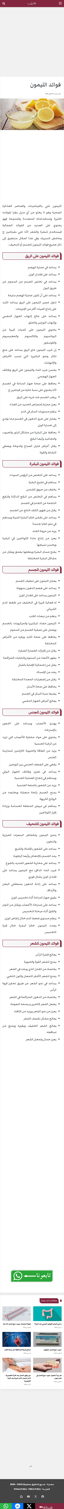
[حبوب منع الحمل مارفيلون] (47, 1339)
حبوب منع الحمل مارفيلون (53, 1349)
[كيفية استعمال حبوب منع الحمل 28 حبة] (16, 1313)
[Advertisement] (32, 41)
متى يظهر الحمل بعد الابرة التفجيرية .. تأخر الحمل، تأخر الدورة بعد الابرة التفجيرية (18, 1378)
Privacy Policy (20, 1489)
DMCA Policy (35, 1489)
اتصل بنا (46, 1489)
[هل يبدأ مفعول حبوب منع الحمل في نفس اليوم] (47, 1365)
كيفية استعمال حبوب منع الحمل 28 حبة (17, 1324)
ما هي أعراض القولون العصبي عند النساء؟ (48, 1324)
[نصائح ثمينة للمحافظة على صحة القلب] (16, 1339)
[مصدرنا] (32, 3)
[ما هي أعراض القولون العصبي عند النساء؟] (47, 1313)
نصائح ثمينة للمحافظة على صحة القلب (17, 1349)
